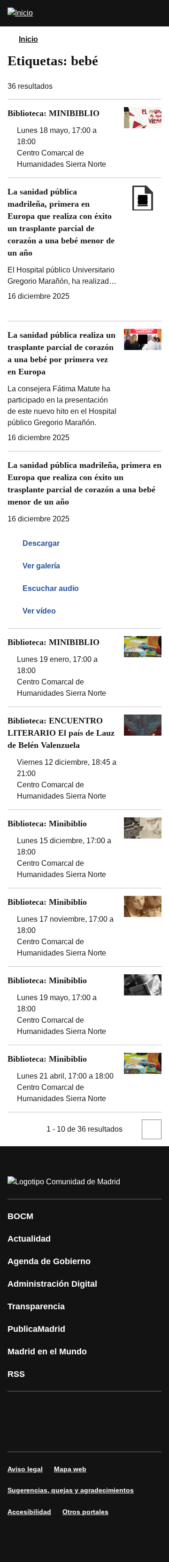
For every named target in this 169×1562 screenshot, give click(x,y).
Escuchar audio (51, 588)
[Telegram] (105, 1435)
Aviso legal (25, 1469)
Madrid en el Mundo (47, 1351)
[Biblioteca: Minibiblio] (84, 849)
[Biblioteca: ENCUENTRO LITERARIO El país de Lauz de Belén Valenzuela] (84, 758)
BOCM (20, 1216)
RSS (16, 1374)
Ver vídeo (39, 611)
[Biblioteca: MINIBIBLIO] (84, 139)
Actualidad (29, 1238)
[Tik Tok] (49, 1435)
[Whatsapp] (21, 1435)
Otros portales (85, 1511)
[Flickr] (77, 1435)
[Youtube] (105, 1408)
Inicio (28, 39)
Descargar (41, 543)
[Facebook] (21, 1408)
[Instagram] (49, 1408)
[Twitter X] (77, 1408)
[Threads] (133, 1435)
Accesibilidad (29, 1511)
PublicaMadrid (36, 1329)
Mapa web (70, 1469)
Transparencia (36, 1306)
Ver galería (41, 566)
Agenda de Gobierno (49, 1261)
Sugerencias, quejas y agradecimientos (71, 1490)
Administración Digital (52, 1284)
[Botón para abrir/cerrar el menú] (156, 13)
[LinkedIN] (133, 1408)
